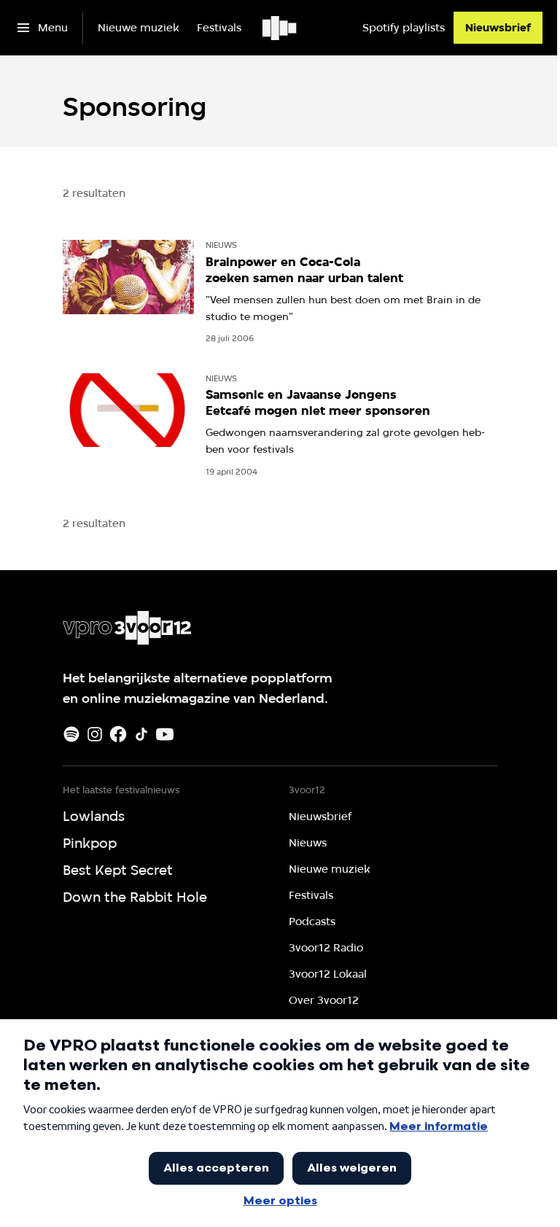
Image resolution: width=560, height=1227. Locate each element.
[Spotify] (71, 734)
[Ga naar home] (280, 27)
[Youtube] (165, 734)
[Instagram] (95, 734)
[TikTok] (141, 734)
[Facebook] (118, 734)
